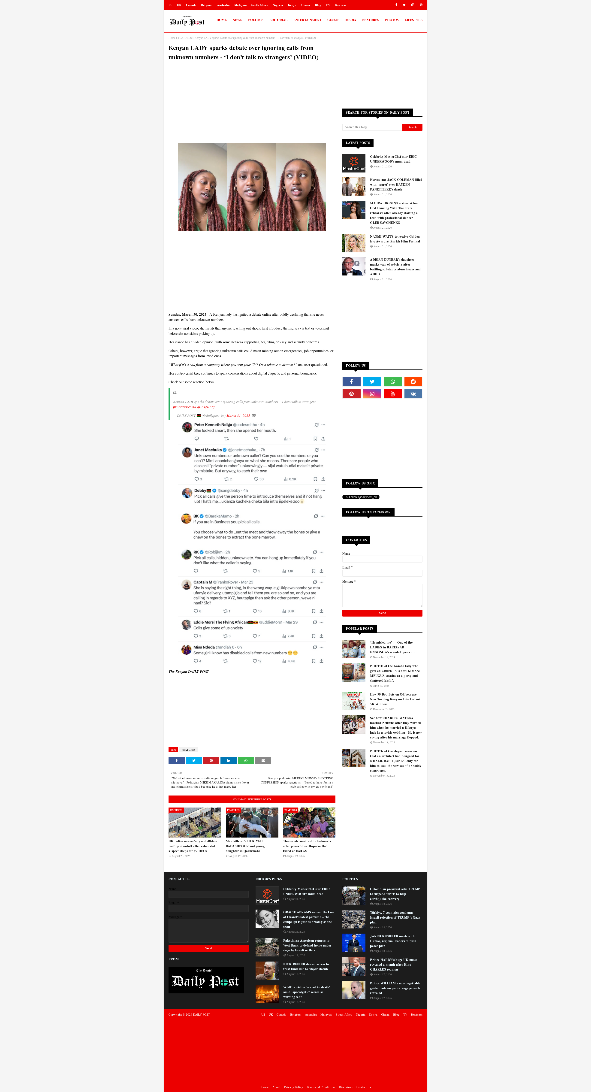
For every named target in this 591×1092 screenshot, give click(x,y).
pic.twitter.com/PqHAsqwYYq (194, 406)
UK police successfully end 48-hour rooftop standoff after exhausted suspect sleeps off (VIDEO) (194, 846)
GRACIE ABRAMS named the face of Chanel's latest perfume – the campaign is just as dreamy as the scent (308, 919)
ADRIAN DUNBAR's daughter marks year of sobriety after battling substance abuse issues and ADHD (395, 266)
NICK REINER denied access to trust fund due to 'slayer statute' (306, 966)
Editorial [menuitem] (278, 19)
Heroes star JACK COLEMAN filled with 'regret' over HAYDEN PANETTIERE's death (396, 184)
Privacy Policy (293, 1087)
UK (179, 5)
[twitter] (404, 5)
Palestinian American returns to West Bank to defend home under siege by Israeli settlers (307, 945)
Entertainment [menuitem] (307, 19)
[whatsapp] (393, 382)
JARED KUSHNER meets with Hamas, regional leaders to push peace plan (393, 941)
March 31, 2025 (238, 415)
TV (328, 5)
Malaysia (240, 5)
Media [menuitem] (350, 19)
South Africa (259, 5)
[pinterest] (420, 5)
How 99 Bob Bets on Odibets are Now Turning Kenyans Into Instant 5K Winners (395, 699)
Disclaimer (346, 1087)
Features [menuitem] (370, 19)
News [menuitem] (237, 19)
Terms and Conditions (321, 1087)
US (170, 5)
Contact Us (363, 1087)
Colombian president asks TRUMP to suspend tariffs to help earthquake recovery (395, 893)
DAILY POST (201, 1014)
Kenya (292, 5)
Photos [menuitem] (392, 19)
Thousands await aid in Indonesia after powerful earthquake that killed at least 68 (307, 846)
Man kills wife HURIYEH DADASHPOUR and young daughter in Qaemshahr (245, 846)
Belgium (206, 5)
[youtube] (393, 394)
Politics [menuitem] (255, 19)
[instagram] (413, 5)
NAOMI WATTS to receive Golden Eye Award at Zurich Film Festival (395, 239)
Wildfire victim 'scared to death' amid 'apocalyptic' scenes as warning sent (306, 992)
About (276, 1087)
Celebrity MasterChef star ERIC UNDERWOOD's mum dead (393, 159)
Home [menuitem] (222, 19)
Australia (223, 5)
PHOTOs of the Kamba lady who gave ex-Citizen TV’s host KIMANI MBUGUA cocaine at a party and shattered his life (395, 673)
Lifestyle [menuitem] (413, 19)
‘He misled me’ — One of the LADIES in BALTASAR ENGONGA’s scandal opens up (392, 647)
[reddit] (413, 382)
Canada (191, 5)
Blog (318, 5)
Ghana (305, 5)
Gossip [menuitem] (333, 19)
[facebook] (396, 5)
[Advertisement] (252, 107)
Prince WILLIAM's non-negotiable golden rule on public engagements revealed (395, 988)
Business (340, 5)
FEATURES (185, 37)
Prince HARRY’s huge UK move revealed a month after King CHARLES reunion (393, 964)
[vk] (413, 394)
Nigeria (278, 5)
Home (172, 37)
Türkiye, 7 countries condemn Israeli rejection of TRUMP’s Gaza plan (395, 917)
